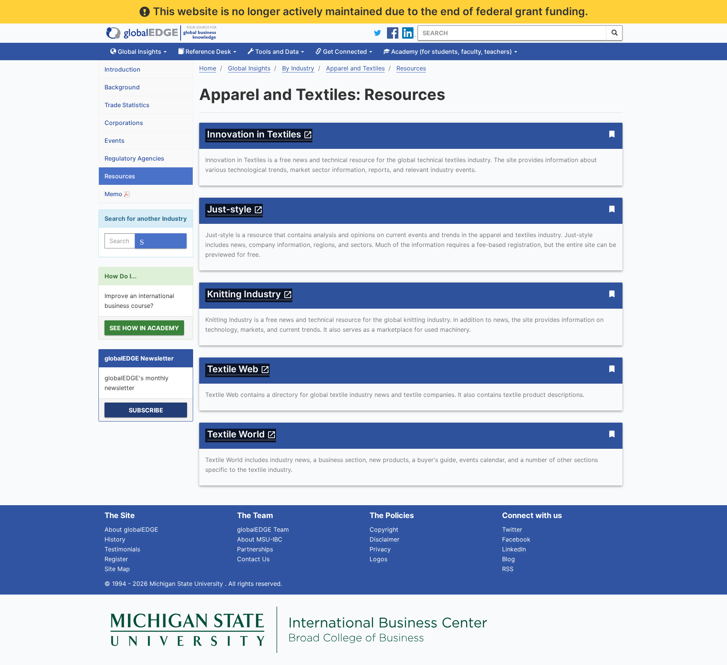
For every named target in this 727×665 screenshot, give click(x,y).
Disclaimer (384, 539)
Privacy (380, 549)
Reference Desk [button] (208, 51)
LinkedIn (514, 549)
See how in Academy (144, 328)
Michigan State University (187, 583)
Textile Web (238, 369)
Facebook (516, 539)
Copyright (384, 529)
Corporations (124, 122)
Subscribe (146, 410)
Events (115, 140)
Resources (120, 176)
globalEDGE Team (263, 529)
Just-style (235, 209)
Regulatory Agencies (134, 158)
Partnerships (255, 549)
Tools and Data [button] (277, 51)
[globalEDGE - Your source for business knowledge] (161, 32)
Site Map (117, 569)
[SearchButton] (614, 33)
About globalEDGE (131, 529)
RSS (507, 569)
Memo (114, 194)
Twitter (512, 529)
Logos (378, 559)
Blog (508, 559)
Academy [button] (451, 51)
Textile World (241, 434)
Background (122, 87)
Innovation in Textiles (259, 134)
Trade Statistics (127, 105)
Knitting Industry (249, 294)
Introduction (122, 69)
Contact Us (253, 559)
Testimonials (122, 549)
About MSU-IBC (259, 539)
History (115, 539)
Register (116, 559)
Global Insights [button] (139, 51)
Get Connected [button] (344, 51)
